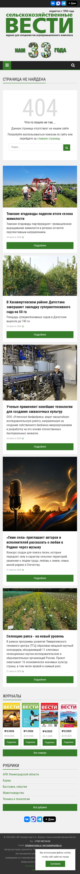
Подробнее (40, 245)
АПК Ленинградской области (21, 774)
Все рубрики (40, 807)
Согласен (55, 863)
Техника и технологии (16, 799)
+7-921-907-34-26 (42, 841)
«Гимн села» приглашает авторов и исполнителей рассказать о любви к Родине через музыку (35, 542)
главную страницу (48, 138)
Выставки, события (15, 786)
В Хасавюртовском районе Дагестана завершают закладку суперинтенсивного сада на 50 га (38, 307)
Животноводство (13, 793)
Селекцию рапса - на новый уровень (35, 636)
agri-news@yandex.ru (52, 845)
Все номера (40, 752)
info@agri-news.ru (33, 845)
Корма (7, 780)
